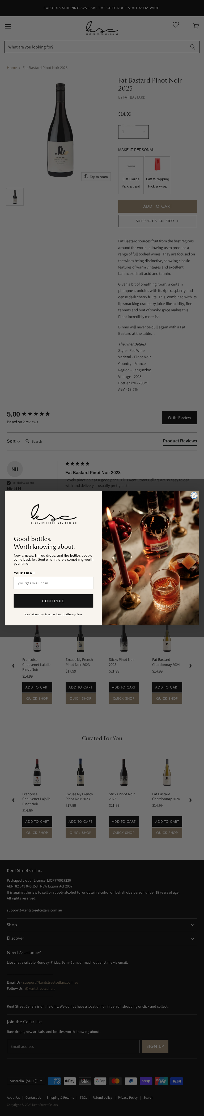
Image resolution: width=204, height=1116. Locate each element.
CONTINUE (53, 601)
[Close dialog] (194, 496)
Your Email (24, 573)
